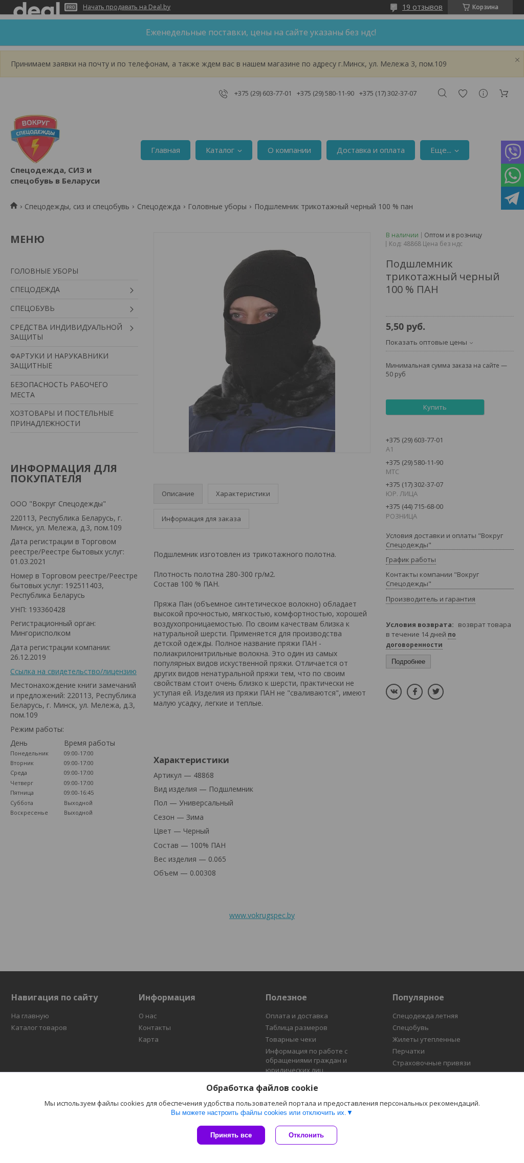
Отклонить (306, 1135)
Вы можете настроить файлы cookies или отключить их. (258, 1112)
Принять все (231, 1135)
